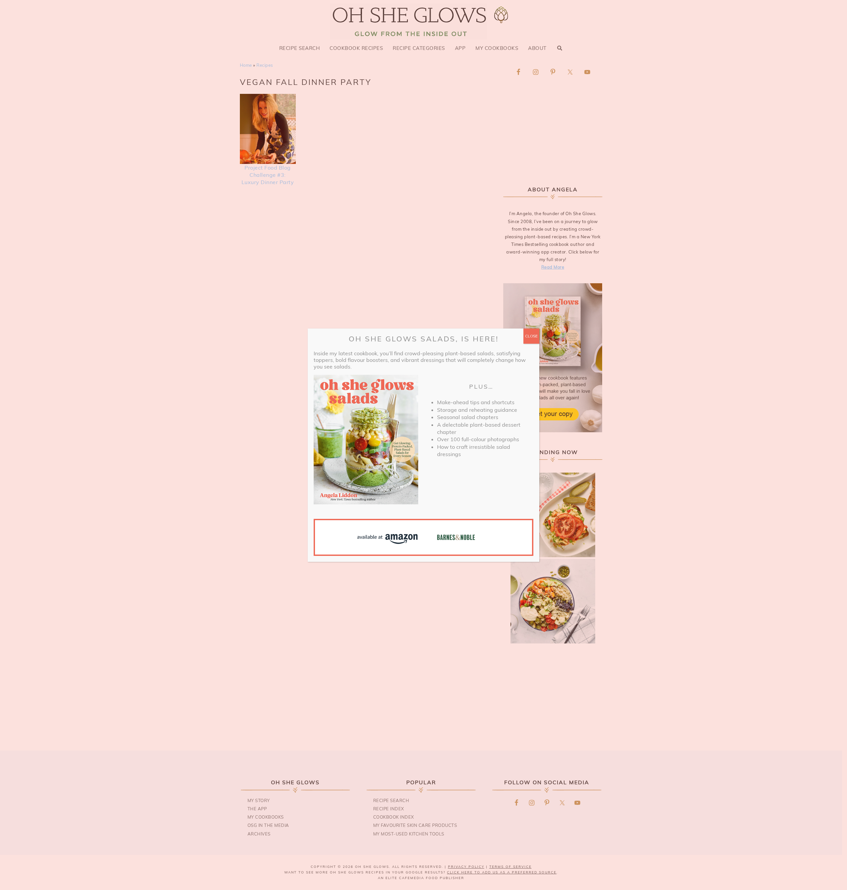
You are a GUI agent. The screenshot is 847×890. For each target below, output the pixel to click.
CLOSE (531, 335)
